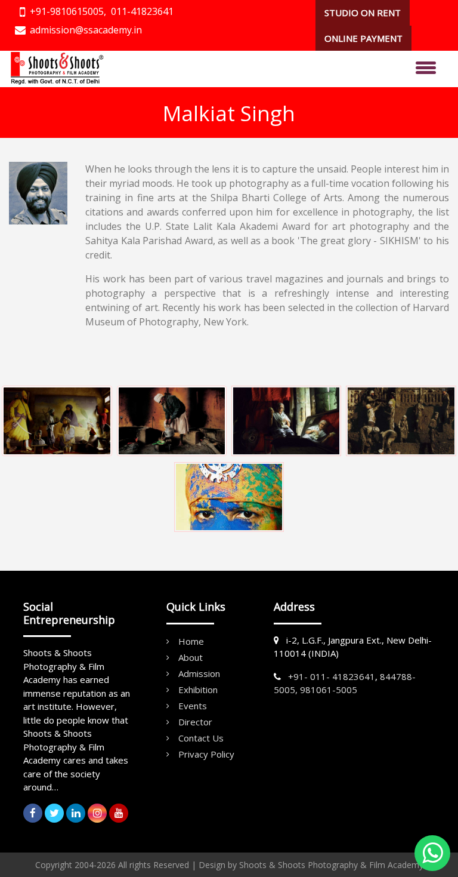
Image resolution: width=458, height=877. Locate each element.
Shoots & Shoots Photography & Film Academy (331, 864)
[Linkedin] (75, 813)
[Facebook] (32, 813)
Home (191, 641)
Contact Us (201, 738)
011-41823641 (142, 11)
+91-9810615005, (68, 11)
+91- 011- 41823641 (331, 676)
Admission (199, 673)
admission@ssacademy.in (86, 29)
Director (195, 722)
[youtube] (118, 813)
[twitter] (54, 813)
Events (192, 706)
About (190, 657)
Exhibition (198, 690)
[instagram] (97, 813)
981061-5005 (328, 690)
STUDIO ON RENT (362, 13)
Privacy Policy (206, 754)
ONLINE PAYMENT (363, 38)
